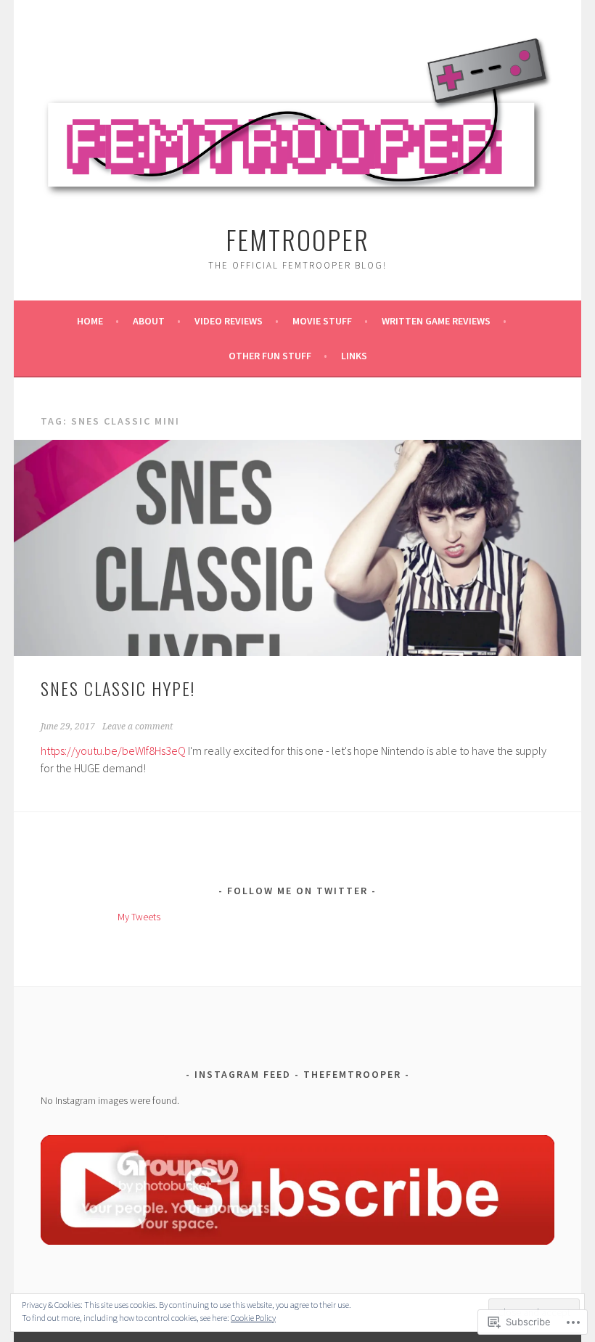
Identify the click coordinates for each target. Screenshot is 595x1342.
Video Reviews (228, 320)
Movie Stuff (322, 320)
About (149, 320)
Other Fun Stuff (270, 355)
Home (90, 320)
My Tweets (139, 916)
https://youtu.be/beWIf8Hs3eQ (113, 750)
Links (354, 355)
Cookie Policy (253, 1317)
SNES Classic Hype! (118, 688)
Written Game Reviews (436, 320)
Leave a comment (137, 726)
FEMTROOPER (297, 239)
